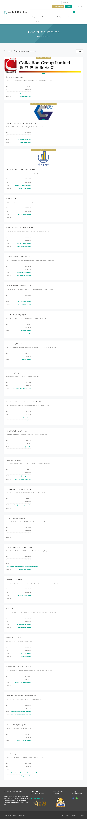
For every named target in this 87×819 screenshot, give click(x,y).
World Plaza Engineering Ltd (16, 725)
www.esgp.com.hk (25, 334)
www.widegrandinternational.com (21, 715)
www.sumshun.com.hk (24, 627)
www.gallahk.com (25, 421)
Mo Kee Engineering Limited (15, 518)
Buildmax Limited (12, 198)
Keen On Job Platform (58, 6)
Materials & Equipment (43, 36)
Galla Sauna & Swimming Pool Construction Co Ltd (23, 402)
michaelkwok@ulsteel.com (23, 185)
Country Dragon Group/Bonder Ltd (18, 257)
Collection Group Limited (43, 58)
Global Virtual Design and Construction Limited (43, 104)
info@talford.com (25, 653)
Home (61, 815)
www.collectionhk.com (24, 96)
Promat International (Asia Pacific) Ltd (19, 547)
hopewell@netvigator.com (23, 476)
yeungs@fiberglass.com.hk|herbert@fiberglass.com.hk (22, 773)
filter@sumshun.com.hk (24, 624)
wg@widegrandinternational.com (21, 711)
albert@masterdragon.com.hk (22, 505)
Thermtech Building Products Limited (18, 667)
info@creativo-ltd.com (24, 301)
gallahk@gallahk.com (24, 418)
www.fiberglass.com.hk (24, 776)
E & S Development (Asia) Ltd (16, 315)
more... (5, 806)
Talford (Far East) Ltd (13, 638)
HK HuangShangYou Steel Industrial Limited (43, 150)
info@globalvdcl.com (24, 139)
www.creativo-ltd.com (24, 305)
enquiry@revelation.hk (24, 595)
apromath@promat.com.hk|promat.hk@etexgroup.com (22, 566)
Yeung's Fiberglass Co (13, 754)
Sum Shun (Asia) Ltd (13, 608)
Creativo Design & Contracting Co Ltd (18, 286)
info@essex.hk (26, 359)
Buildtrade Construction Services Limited (19, 227)
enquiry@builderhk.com (37, 798)
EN (74, 6)
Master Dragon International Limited (18, 489)
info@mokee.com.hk (25, 534)
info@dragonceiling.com (23, 272)
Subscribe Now (79, 12)
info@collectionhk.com (24, 93)
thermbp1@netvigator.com (23, 682)
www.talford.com (25, 656)
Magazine (69, 6)
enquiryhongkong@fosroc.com (22, 389)
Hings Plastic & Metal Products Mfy (18, 431)
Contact (81, 815)
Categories (35, 17)
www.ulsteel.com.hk (25, 188)
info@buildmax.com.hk (24, 214)
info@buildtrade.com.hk (24, 243)
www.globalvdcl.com (24, 142)
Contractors (68, 17)
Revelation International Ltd (15, 579)
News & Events (36, 22)
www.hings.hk (26, 450)
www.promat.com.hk (25, 569)
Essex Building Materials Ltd (15, 344)
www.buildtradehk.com (24, 246)
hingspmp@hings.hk (25, 447)
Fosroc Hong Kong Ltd (13, 373)
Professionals (45, 17)
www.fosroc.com (26, 392)
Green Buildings (58, 17)
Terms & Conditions (71, 815)
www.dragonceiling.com (23, 275)
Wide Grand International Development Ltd (21, 696)
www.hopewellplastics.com (22, 479)
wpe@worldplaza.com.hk (23, 740)
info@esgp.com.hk (25, 330)
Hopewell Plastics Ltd (13, 460)
